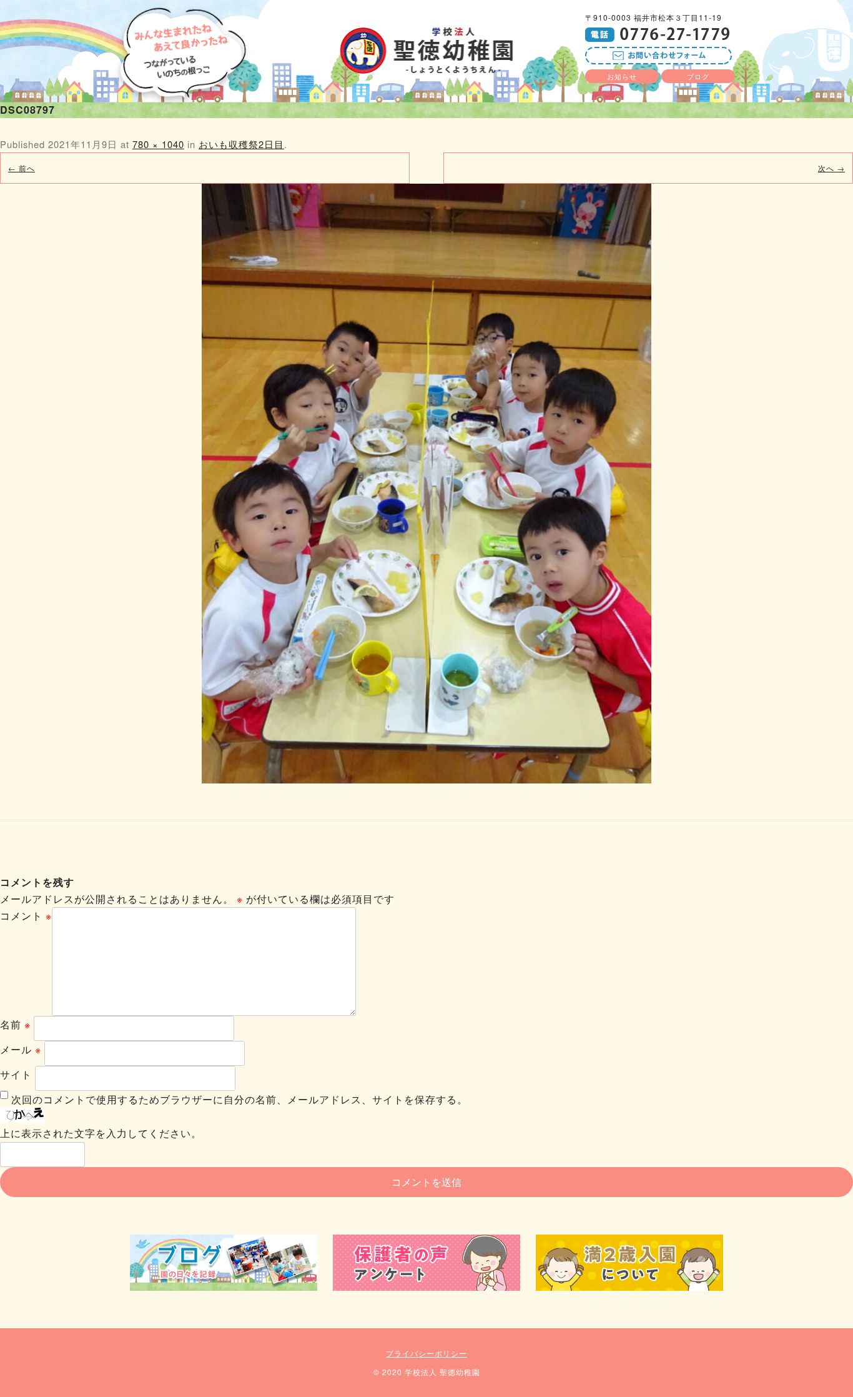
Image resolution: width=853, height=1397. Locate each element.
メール (20, 1049)
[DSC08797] (426, 483)
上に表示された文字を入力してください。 (101, 1133)
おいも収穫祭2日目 (241, 144)
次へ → (831, 167)
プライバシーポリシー (426, 1353)
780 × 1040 (158, 144)
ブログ (698, 76)
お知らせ (622, 76)
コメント (26, 915)
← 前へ (21, 167)
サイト (16, 1074)
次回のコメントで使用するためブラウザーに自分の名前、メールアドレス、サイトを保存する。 (239, 1099)
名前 (15, 1024)
